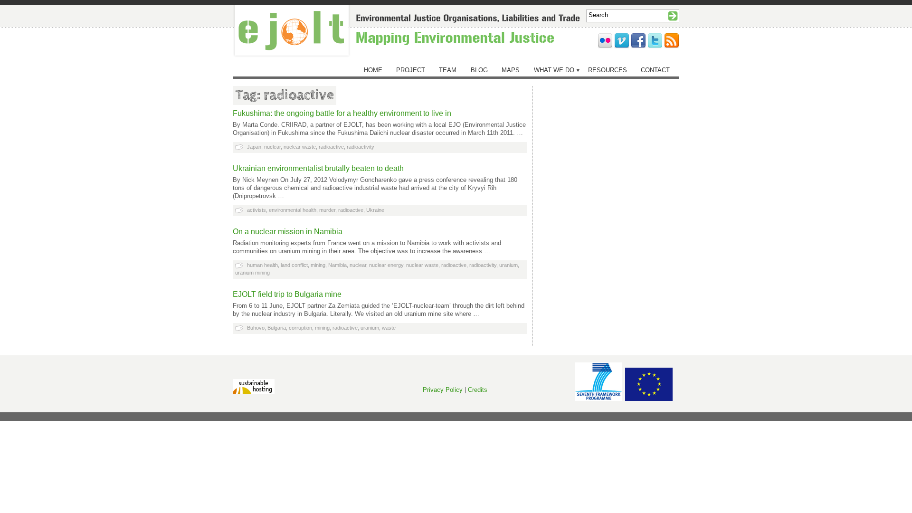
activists (256, 210)
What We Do (554, 70)
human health (262, 265)
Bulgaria (276, 328)
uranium (508, 265)
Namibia (337, 265)
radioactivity (360, 147)
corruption (300, 328)
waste (389, 328)
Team (447, 70)
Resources (607, 70)
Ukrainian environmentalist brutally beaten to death (318, 168)
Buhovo (256, 328)
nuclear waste (300, 147)
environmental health (292, 210)
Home (373, 70)
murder (327, 210)
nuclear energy (386, 265)
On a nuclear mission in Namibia (287, 232)
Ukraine (375, 210)
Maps (511, 70)
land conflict (294, 265)
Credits (477, 389)
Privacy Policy (443, 389)
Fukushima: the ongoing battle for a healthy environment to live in (342, 113)
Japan (254, 147)
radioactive (331, 147)
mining (318, 265)
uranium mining (252, 273)
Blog (479, 70)
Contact (655, 70)
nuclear (272, 147)
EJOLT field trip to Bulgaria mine (287, 294)
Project (410, 70)
